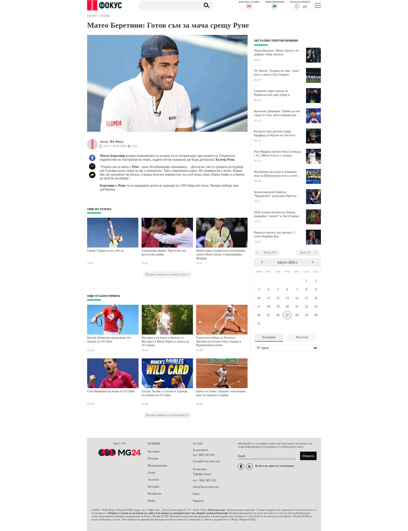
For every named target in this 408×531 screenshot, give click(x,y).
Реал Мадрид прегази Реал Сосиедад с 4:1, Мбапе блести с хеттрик (277, 153)
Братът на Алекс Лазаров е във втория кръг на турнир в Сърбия (220, 393)
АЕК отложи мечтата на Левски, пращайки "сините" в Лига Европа (276, 214)
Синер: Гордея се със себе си (105, 250)
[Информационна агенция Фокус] (241, 466)
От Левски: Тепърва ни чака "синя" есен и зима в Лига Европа (277, 72)
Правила (198, 500)
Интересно (154, 493)
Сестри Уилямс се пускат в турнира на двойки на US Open (164, 393)
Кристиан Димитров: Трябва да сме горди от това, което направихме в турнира (277, 113)
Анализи (153, 479)
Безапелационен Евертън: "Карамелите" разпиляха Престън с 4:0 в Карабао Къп (276, 194)
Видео (152, 500)
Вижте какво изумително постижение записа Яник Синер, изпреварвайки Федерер (220, 254)
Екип (196, 493)
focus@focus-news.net (206, 461)
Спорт (152, 472)
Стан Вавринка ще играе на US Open (111, 391)
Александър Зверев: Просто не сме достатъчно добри (164, 252)
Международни (157, 465)
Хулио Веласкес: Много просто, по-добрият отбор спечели (277, 52)
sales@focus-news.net (206, 486)
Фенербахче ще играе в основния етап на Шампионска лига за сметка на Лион (277, 173)
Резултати (302, 337)
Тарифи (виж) (202, 474)
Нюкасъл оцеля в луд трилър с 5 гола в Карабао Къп (274, 234)
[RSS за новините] (249, 466)
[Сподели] (92, 175)
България (153, 451)
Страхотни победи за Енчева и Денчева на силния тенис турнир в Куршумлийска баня (218, 341)
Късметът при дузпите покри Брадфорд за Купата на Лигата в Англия (274, 133)
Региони (153, 458)
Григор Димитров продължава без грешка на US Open (109, 339)
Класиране (269, 337)
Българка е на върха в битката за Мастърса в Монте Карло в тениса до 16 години (165, 341)
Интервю (153, 486)
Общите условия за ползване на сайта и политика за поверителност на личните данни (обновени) (168, 513)
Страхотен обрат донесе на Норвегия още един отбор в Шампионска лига (271, 93)
